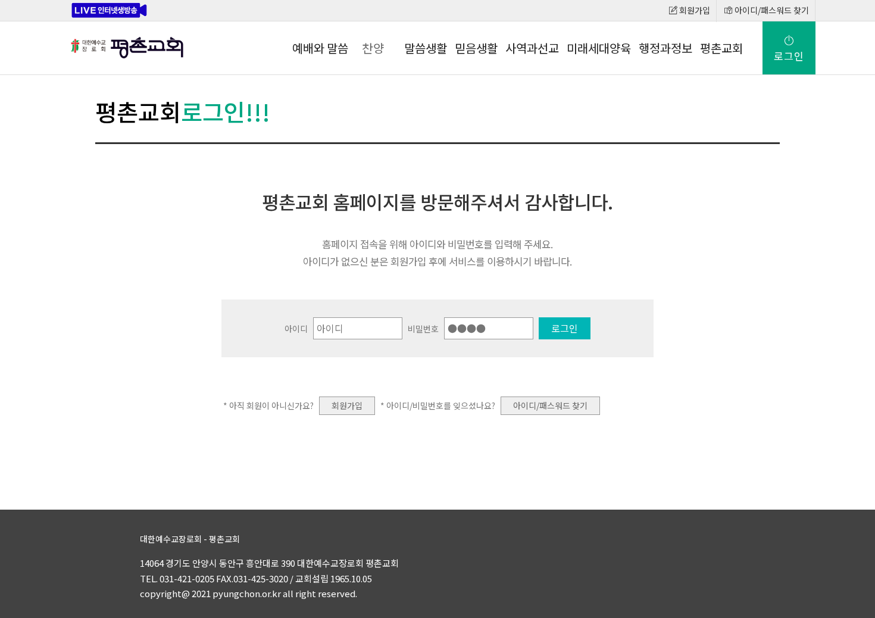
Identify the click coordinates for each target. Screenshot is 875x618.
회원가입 (693, 10)
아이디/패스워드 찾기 (771, 10)
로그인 (789, 55)
